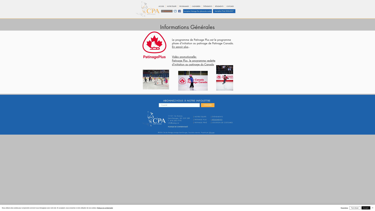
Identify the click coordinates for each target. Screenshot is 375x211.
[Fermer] (372, 207)
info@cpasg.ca (173, 123)
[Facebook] (179, 11)
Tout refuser (355, 208)
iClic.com (211, 132)
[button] (172, 6)
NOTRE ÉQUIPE (200, 117)
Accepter (366, 208)
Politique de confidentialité (105, 208)
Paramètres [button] (344, 208)
